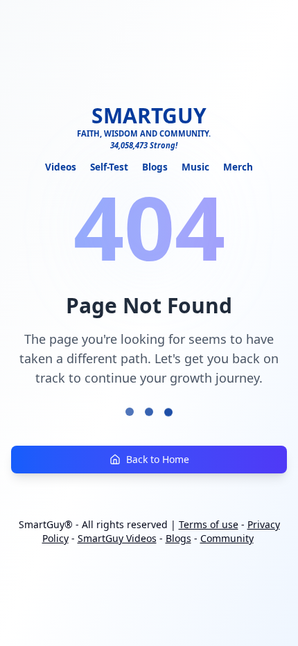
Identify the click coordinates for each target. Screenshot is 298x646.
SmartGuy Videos (117, 538)
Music (195, 166)
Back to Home (157, 459)
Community (227, 538)
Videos (60, 166)
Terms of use (208, 524)
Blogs (155, 166)
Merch (238, 166)
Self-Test (109, 166)
